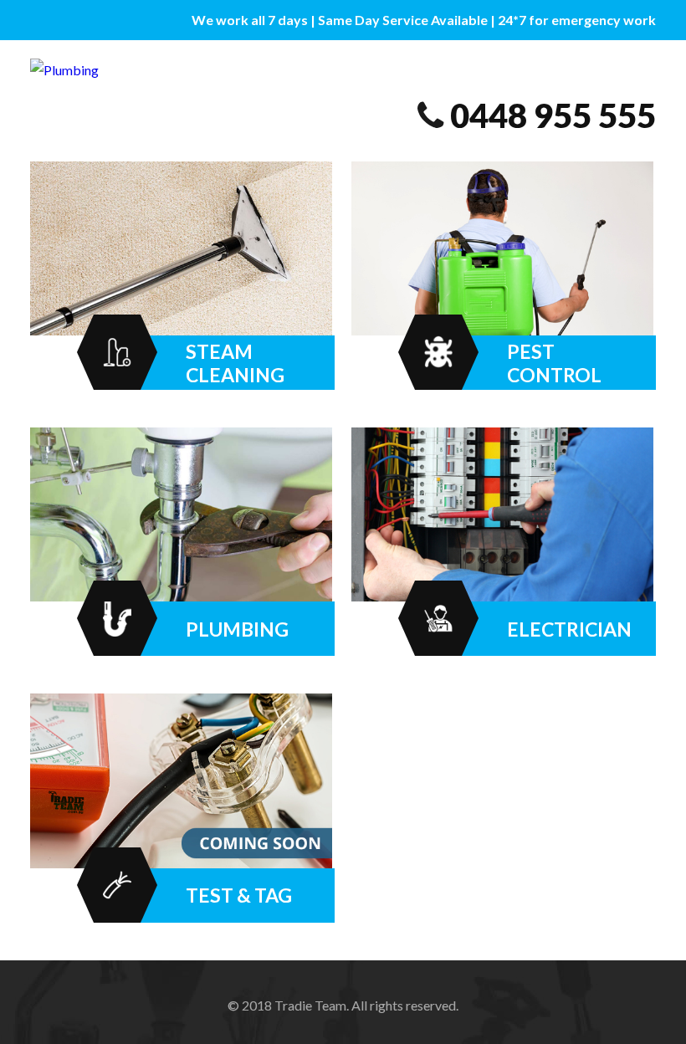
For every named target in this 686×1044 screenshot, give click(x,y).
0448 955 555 (553, 115)
